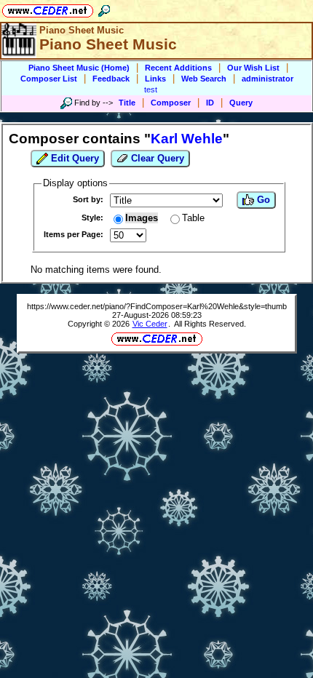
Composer (171, 102)
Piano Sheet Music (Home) (79, 67)
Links (155, 78)
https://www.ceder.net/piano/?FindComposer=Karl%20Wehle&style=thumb (157, 306)
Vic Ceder (149, 323)
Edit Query (73, 158)
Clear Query (156, 158)
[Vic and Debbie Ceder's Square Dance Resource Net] (47, 8)
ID (210, 102)
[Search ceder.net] (104, 8)
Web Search (203, 78)
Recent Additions (178, 67)
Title (127, 102)
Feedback (111, 78)
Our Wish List (253, 67)
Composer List (48, 78)
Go (262, 199)
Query (241, 102)
